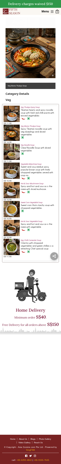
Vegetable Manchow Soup (31, 164)
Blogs (32, 439)
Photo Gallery (45, 439)
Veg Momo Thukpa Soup (31, 126)
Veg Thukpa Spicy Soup (30, 107)
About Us (23, 439)
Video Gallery (24, 442)
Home (12, 439)
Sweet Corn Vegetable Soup (32, 202)
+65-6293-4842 (24, 460)
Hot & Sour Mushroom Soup (32, 183)
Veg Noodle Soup (27, 145)
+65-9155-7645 (41, 460)
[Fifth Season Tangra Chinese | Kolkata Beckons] (11, 11)
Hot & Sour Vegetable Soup (32, 221)
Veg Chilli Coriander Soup (31, 240)
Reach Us (38, 442)
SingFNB (30, 450)
